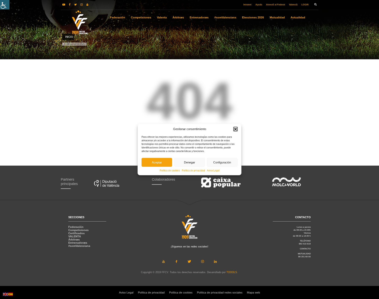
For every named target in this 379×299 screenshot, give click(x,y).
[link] (4, 4)
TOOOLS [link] (231, 272)
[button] (235, 129)
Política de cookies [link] (170, 170)
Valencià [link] (293, 4)
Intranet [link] (247, 4)
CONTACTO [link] (305, 249)
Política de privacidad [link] (193, 170)
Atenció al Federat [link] (275, 4)
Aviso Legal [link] (213, 170)
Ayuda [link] (258, 4)
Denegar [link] (189, 162)
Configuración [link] (222, 162)
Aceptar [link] (157, 162)
